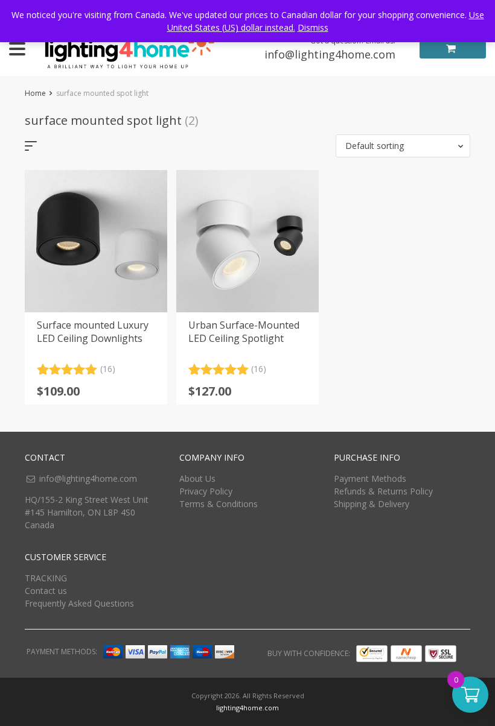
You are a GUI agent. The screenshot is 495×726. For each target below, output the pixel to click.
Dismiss (313, 27)
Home (35, 93)
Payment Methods (370, 478)
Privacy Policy (205, 491)
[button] (403, 145)
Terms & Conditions (218, 504)
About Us (197, 478)
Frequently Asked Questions (79, 603)
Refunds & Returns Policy (383, 491)
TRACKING (46, 578)
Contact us (46, 590)
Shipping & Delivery (371, 504)
